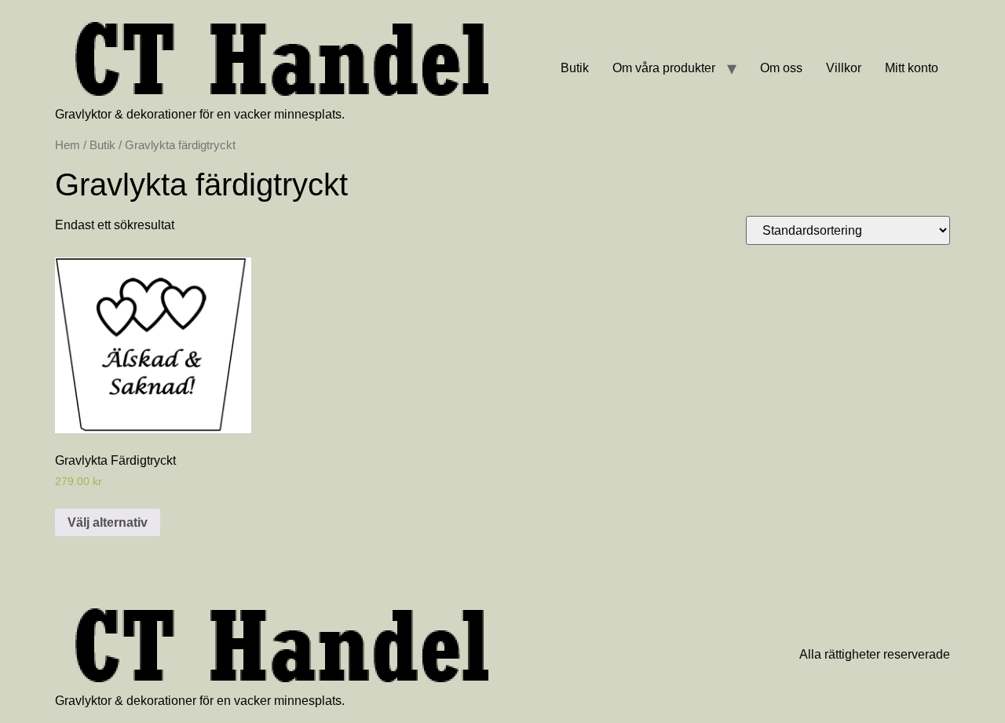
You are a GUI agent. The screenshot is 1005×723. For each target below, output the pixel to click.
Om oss (781, 68)
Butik (575, 68)
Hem (67, 145)
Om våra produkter (663, 68)
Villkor (843, 68)
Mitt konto (911, 68)
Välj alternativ (108, 522)
